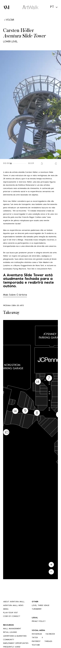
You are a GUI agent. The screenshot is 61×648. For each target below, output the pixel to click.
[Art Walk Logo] (30, 7)
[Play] (49, 163)
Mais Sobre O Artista (15, 295)
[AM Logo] (6, 7)
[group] (30, 163)
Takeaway (11, 312)
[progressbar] (19, 163)
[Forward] (56, 163)
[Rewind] (42, 163)
